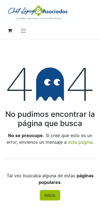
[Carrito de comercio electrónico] (9, 30)
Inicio (50, 195)
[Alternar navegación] (23, 30)
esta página (80, 142)
